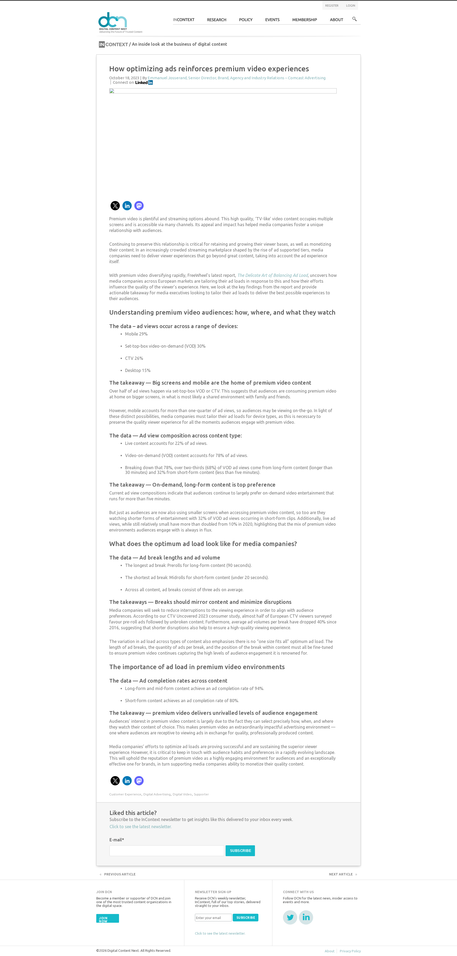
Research (216, 21)
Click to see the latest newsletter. (140, 826)
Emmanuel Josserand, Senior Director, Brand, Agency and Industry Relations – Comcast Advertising (237, 78)
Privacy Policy (350, 951)
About (336, 21)
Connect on (123, 82)
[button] (115, 205)
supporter (201, 794)
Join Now (103, 919)
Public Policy (246, 21)
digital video (182, 794)
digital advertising (157, 794)
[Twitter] (290, 917)
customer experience (125, 794)
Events (273, 21)
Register (332, 5)
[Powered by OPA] (150, 12)
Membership (305, 21)
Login (350, 5)
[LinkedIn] (306, 917)
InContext (183, 21)
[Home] (121, 22)
